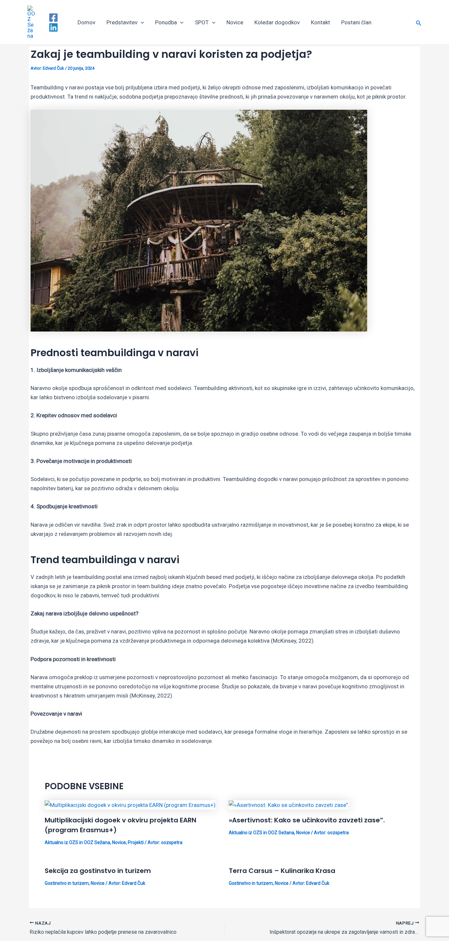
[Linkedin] (53, 27)
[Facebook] (53, 17)
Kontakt (320, 22)
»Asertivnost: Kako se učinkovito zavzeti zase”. (307, 820)
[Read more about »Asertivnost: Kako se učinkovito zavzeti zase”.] (289, 804)
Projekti (136, 842)
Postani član (356, 22)
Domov (86, 22)
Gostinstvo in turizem (67, 883)
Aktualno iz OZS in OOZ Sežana (77, 842)
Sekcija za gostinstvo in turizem (98, 870)
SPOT (202, 22)
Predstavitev (121, 22)
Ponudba (166, 22)
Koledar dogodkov (277, 22)
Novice (234, 22)
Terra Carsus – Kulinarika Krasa (282, 870)
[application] (140, 22)
